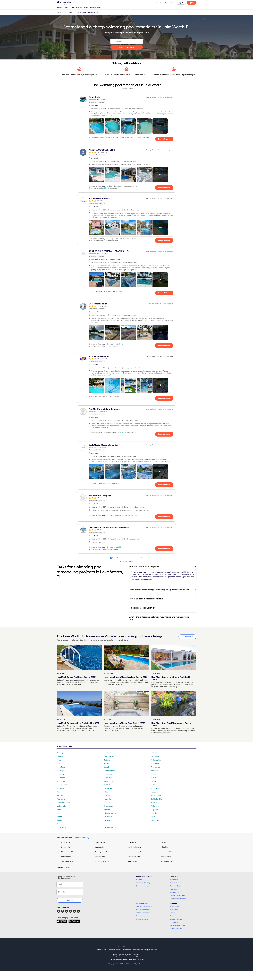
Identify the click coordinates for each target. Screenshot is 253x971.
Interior (59, 7)
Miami (59, 810)
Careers (173, 913)
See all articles (187, 637)
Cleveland (108, 820)
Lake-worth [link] (71, 12)
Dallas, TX (165, 842)
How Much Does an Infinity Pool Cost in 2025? (78, 723)
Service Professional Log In (145, 906)
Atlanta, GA (65, 842)
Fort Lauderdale (63, 803)
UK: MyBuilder (152, 949)
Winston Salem (110, 813)
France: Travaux (101, 949)
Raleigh (107, 810)
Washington (61, 799)
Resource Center (176, 886)
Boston (106, 763)
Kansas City (108, 781)
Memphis (154, 771)
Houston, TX (99, 847)
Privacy (115, 955)
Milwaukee (155, 820)
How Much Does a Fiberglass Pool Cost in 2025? (126, 677)
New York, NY (166, 852)
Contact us (174, 922)
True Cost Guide (175, 883)
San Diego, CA (67, 861)
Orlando (60, 813)
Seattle (154, 813)
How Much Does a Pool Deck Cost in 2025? (76, 677)
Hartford (60, 795)
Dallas (153, 781)
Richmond (155, 806)
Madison (154, 817)
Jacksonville (61, 806)
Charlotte (108, 803)
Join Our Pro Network (143, 910)
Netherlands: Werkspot (140, 949)
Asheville (107, 799)
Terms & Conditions (138, 959)
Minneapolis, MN (100, 852)
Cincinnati (108, 817)
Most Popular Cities (64, 838)
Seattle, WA (132, 861)
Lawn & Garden (77, 7)
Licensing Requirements (178, 898)
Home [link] (59, 12)
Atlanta (59, 820)
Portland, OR (99, 857)
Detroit (106, 767)
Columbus (108, 824)
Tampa (59, 817)
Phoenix (60, 756)
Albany (106, 792)
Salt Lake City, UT (135, 857)
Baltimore (108, 760)
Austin (153, 778)
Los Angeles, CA (134, 847)
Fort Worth (155, 788)
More (86, 7)
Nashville (154, 774)
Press (172, 916)
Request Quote (164, 139)
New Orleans (109, 756)
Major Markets (64, 746)
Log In (180, 3)
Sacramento (62, 778)
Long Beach (61, 767)
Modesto (60, 774)
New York (107, 795)
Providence (155, 767)
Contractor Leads (142, 916)
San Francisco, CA (101, 861)
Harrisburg (155, 756)
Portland (154, 753)
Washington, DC (167, 861)
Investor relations (176, 919)
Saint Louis (108, 785)
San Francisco (62, 785)
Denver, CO (66, 847)
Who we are (174, 910)
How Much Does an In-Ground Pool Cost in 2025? (171, 678)
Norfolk (154, 803)
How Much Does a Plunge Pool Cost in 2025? (124, 723)
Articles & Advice (95, 7)
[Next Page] (148, 558)
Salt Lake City (156, 799)
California (121, 955)
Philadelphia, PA (67, 857)
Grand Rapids (109, 771)
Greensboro (108, 806)
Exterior (67, 7)
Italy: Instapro (127, 949)
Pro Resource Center (143, 913)
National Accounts (142, 919)
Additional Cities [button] (62, 867)
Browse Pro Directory (143, 883)
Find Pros (139, 880)
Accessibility (136, 955)
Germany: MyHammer (114, 949)
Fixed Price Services (142, 886)
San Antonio (156, 795)
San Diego (61, 781)
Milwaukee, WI (67, 852)
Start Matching (126, 47)
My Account (174, 880)
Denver (59, 792)
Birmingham (61, 753)
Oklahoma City (110, 827)
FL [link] (64, 12)
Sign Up (192, 3)
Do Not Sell (128, 955)
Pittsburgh (155, 763)
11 (141, 558)
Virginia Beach (156, 810)
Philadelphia (156, 760)
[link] (126, 99)
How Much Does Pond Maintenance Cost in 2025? (171, 724)
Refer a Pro (174, 889)
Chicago (60, 824)
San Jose (60, 788)
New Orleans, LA (134, 852)
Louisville (107, 753)
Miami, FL (164, 847)
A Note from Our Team (177, 895)
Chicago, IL (132, 842)
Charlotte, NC (100, 842)
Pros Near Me (174, 892)
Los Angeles (61, 771)
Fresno (59, 763)
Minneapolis (108, 774)
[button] (96, 126)
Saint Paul (108, 778)
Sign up (70, 900)
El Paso (154, 785)
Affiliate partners (176, 928)
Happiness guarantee (177, 925)
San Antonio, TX (167, 857)
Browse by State (81, 838)
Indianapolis (61, 827)
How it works (174, 906)
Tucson (59, 760)
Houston (154, 792)
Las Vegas (108, 788)
